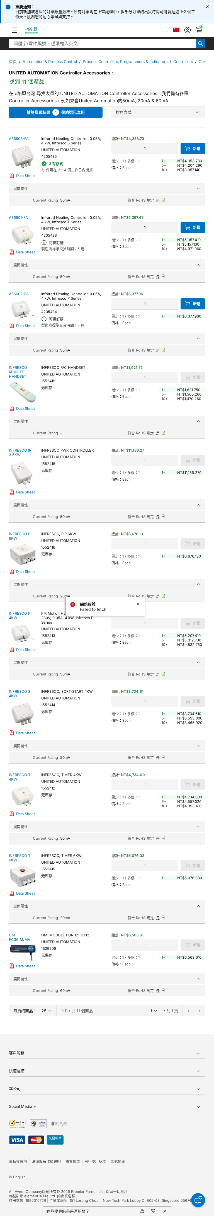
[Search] (200, 43)
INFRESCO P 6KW (19, 536)
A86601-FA (18, 217)
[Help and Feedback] (198, 1200)
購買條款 (72, 1161)
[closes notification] (207, 6)
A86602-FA (19, 294)
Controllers (183, 61)
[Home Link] (36, 30)
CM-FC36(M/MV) (20, 937)
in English (17, 1177)
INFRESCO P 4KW (19, 615)
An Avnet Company (25, 1191)
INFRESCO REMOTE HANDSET (18, 372)
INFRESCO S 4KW (19, 693)
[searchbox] (102, 43)
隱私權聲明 (18, 1161)
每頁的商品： (25, 1010)
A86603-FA (19, 138)
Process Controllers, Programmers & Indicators (125, 61)
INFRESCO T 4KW (19, 776)
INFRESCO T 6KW (19, 857)
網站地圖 (118, 1161)
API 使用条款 (95, 1161)
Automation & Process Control (50, 61)
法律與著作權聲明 (46, 1161)
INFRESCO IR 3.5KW (20, 452)
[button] (14, 30)
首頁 (13, 61)
